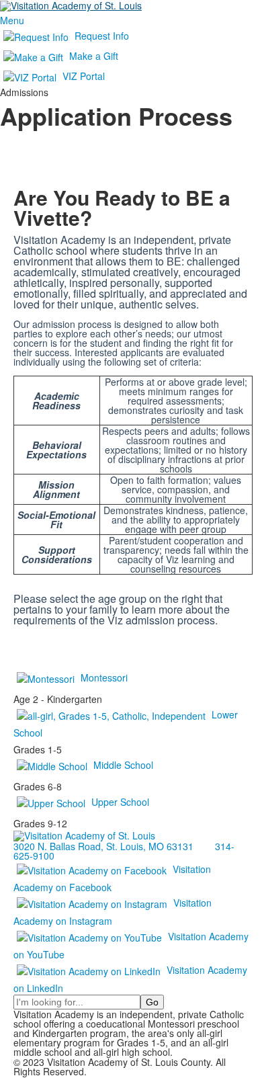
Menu (12, 20)
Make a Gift (93, 56)
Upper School (120, 802)
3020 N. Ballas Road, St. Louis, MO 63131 (103, 846)
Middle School (123, 765)
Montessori (104, 677)
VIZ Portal (83, 76)
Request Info (102, 35)
